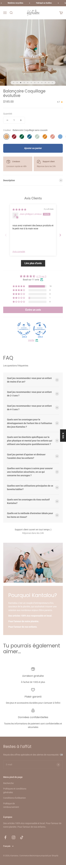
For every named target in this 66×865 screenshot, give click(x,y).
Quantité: (7, 113)
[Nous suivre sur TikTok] (22, 837)
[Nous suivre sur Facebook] (5, 837)
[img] (19, 209)
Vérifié (31, 340)
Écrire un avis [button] (33, 309)
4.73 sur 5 (41, 276)
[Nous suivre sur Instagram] (13, 837)
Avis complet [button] (18, 251)
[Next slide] (60, 235)
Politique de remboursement (11, 805)
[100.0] (23, 328)
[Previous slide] (5, 235)
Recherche (8, 783)
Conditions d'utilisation (14, 798)
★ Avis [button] (63, 435)
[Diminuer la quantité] (7, 120)
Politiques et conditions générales (14, 790)
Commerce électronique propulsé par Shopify (38, 856)
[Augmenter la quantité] (21, 120)
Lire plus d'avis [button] (33, 263)
